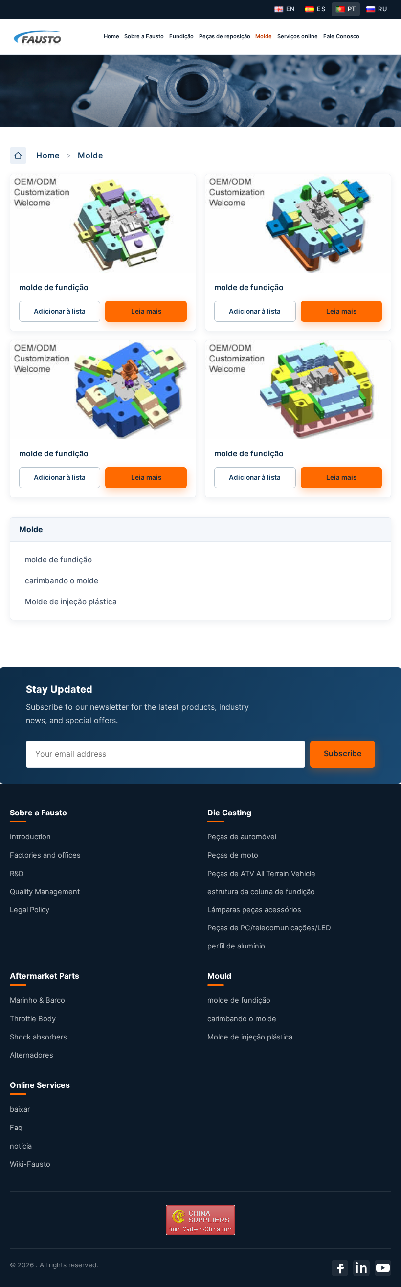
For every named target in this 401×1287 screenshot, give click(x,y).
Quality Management (45, 891)
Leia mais (146, 311)
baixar (20, 1109)
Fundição (181, 36)
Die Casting (229, 812)
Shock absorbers (38, 1037)
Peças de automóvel (241, 837)
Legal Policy (29, 909)
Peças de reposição (224, 36)
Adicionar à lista (60, 311)
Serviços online (297, 36)
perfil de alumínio (236, 946)
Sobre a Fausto (144, 36)
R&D (17, 873)
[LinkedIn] (361, 1268)
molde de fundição (54, 287)
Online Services (40, 1085)
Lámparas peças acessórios (254, 909)
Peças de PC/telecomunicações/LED (269, 928)
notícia (21, 1146)
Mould (219, 976)
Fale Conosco (341, 36)
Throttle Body (33, 1019)
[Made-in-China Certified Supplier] (200, 1220)
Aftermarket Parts (44, 976)
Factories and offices (45, 855)
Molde (263, 36)
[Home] (38, 36)
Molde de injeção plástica (71, 601)
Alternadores (31, 1055)
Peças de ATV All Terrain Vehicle (261, 873)
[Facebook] (340, 1268)
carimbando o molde (61, 580)
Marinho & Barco (37, 1000)
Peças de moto (232, 855)
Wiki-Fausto (30, 1164)
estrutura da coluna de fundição (261, 891)
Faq (16, 1127)
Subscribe (342, 753)
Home (111, 36)
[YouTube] (383, 1268)
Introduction (30, 837)
